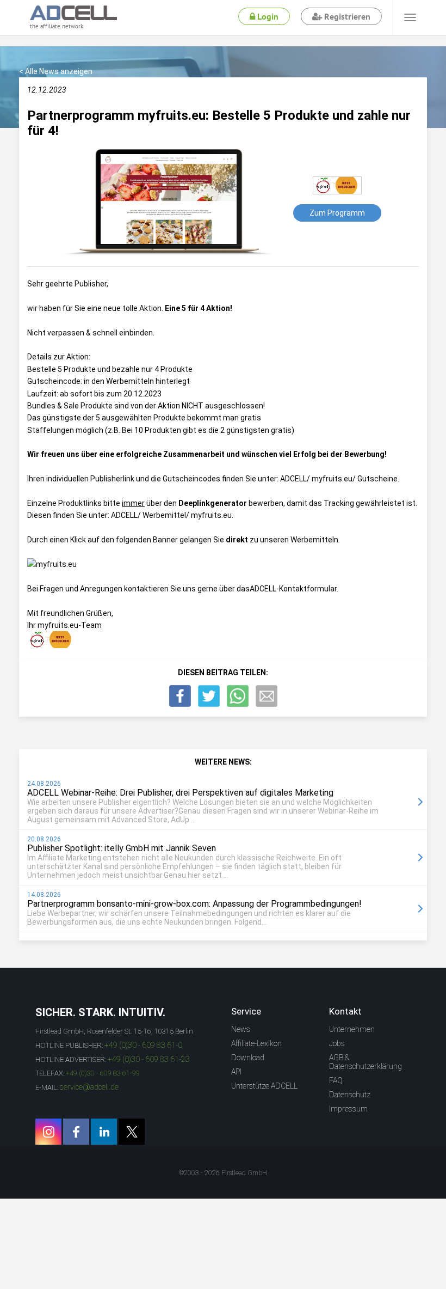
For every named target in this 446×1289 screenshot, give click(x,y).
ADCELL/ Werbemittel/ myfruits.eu (171, 515)
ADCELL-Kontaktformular (293, 588)
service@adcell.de (89, 1087)
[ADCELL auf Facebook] (76, 1132)
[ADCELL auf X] (132, 1132)
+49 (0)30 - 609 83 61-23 (149, 1059)
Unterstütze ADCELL (264, 1086)
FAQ (336, 1080)
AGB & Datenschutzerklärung (365, 1062)
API (236, 1071)
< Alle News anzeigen (55, 71)
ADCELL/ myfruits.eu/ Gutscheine (339, 478)
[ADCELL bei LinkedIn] (104, 1132)
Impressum (348, 1108)
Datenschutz (349, 1094)
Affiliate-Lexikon (256, 1043)
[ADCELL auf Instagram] (48, 1132)
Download (247, 1057)
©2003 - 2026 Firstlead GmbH (223, 1173)
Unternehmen (352, 1029)
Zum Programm (337, 213)
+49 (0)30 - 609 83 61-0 (143, 1045)
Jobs (337, 1043)
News (240, 1029)
